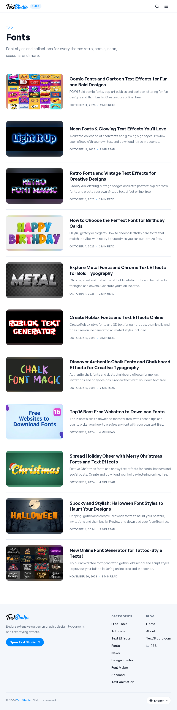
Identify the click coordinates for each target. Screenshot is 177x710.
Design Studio (122, 660)
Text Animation (122, 682)
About (150, 631)
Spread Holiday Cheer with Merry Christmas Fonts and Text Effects (116, 459)
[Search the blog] (156, 6)
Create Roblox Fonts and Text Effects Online (116, 317)
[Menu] (166, 6)
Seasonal (118, 675)
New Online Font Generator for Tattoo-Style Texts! (116, 553)
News (115, 653)
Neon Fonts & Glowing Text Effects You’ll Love (118, 128)
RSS (153, 645)
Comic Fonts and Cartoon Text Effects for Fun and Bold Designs (119, 81)
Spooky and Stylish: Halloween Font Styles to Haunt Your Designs (116, 506)
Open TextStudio (22, 642)
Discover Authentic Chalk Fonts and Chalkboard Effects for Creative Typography (120, 364)
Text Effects (121, 638)
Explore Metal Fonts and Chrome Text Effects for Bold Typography (118, 270)
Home (150, 624)
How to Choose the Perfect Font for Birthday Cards (117, 223)
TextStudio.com (158, 638)
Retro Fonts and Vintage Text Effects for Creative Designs (113, 176)
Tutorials (118, 631)
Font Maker (119, 667)
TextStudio (23, 700)
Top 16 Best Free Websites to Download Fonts (117, 411)
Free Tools (119, 624)
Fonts (115, 645)
